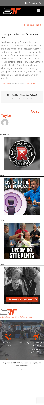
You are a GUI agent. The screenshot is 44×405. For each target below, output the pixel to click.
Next (38, 25)
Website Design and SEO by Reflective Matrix (16, 317)
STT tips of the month (30, 83)
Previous (30, 25)
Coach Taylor (6, 83)
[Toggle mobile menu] (39, 10)
